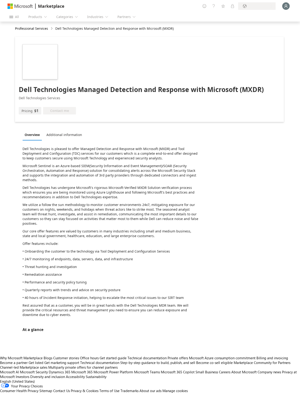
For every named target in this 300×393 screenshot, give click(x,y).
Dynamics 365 (59, 372)
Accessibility (75, 376)
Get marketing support (61, 362)
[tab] (33, 134)
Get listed (36, 362)
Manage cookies (175, 390)
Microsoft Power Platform (113, 372)
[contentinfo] (52, 28)
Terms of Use (109, 390)
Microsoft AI (9, 372)
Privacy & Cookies (84, 390)
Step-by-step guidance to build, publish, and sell (157, 362)
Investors (22, 376)
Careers (224, 372)
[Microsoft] (20, 6)
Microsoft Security (34, 372)
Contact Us (61, 390)
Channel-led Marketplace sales (23, 367)
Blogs (48, 358)
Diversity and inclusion (47, 376)
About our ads (150, 390)
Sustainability (96, 376)
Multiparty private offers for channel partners (83, 367)
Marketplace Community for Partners (262, 362)
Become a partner (14, 362)
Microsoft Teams (147, 372)
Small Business (206, 372)
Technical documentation (147, 358)
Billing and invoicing (272, 358)
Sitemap (45, 390)
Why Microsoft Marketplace (21, 358)
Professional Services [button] (31, 28)
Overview (32, 134)
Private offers (178, 358)
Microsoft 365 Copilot (178, 372)
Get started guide (113, 358)
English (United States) (17, 381)
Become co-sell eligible (214, 362)
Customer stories (66, 358)
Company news (269, 372)
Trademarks (129, 390)
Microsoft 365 (82, 372)
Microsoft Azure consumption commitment (222, 358)
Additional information (64, 134)
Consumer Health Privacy (19, 390)
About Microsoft (244, 372)
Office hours (89, 358)
